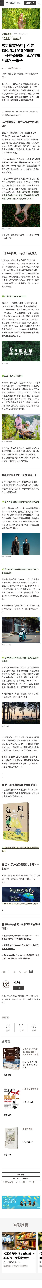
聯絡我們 (21, 1175)
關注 (19, 988)
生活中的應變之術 (31, 1089)
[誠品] (13, 3)
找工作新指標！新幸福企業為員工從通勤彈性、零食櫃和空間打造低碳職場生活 (19, 1255)
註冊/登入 (30, 3)
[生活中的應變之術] (11, 1098)
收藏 (8, 38)
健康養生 (5, 1018)
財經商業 (23, 1266)
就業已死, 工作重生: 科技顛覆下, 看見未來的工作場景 (31, 1051)
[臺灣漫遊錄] (11, 1138)
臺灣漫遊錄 (28, 1129)
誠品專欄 (7, 1266)
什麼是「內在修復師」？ (12, 767)
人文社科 (15, 1266)
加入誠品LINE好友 (21, 1179)
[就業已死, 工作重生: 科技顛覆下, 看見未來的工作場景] (11, 1058)
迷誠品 (16, 982)
